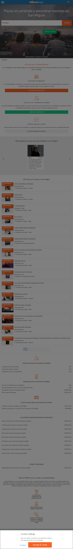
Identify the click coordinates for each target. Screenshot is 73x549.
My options (23, 545)
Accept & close (40, 545)
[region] (36, 539)
